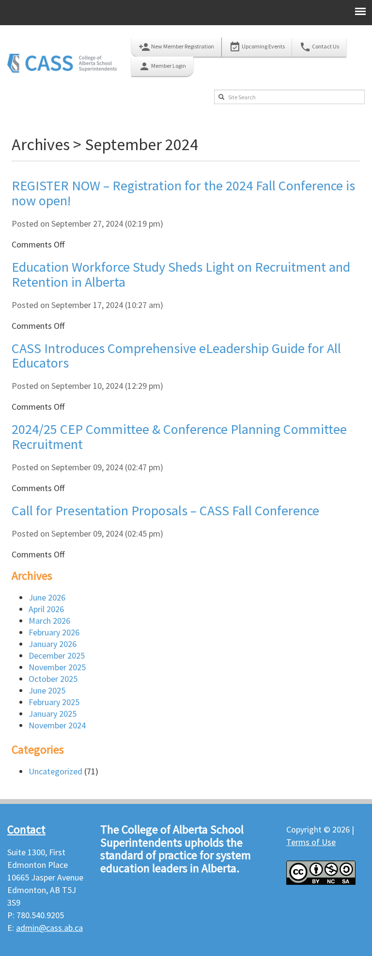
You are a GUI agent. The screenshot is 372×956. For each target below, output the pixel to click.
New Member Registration (176, 47)
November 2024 (57, 725)
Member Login (162, 66)
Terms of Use (311, 842)
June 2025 (47, 690)
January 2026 (53, 643)
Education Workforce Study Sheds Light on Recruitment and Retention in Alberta (181, 274)
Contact (26, 829)
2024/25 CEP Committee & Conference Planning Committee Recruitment (179, 436)
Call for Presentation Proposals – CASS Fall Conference (165, 510)
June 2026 (47, 597)
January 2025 (53, 713)
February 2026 (54, 632)
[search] (221, 97)
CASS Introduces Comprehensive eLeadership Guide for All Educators (176, 355)
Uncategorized (55, 771)
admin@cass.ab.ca (49, 927)
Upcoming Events (257, 47)
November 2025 (57, 667)
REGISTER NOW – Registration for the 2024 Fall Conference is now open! (183, 193)
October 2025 (53, 678)
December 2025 (57, 655)
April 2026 (46, 609)
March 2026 (49, 620)
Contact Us (319, 47)
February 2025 (54, 702)
